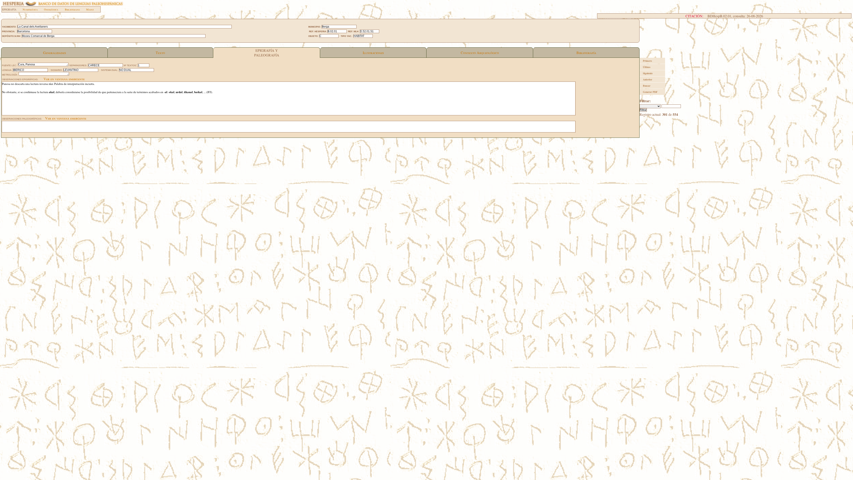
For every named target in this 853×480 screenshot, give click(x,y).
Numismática (30, 9)
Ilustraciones (373, 52)
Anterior (647, 79)
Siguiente (648, 73)
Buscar (646, 86)
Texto (160, 52)
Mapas (90, 9)
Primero (647, 61)
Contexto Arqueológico (480, 52)
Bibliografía (586, 52)
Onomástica (51, 9)
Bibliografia (72, 9)
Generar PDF (650, 92)
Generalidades (54, 52)
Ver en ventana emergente (64, 78)
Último (646, 67)
